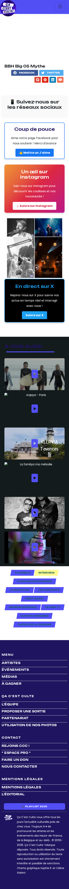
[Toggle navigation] (60, 7)
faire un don (15, 760)
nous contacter (19, 766)
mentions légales (21, 787)
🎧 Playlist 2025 (34, 806)
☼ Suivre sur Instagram (34, 206)
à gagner (11, 683)
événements (15, 669)
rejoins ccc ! (16, 746)
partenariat (15, 718)
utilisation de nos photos (29, 725)
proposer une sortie (24, 711)
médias (9, 676)
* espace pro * (16, 753)
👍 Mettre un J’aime (34, 153)
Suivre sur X (34, 315)
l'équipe (10, 704)
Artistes (11, 663)
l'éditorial (13, 794)
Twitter (53, 72)
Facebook (26, 72)
